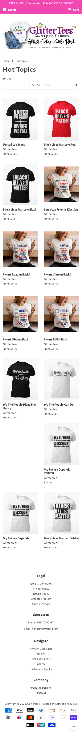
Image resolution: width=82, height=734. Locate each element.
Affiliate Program (41, 598)
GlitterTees (33, 703)
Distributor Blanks (41, 669)
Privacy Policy (41, 588)
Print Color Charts (41, 659)
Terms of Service (41, 604)
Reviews (41, 653)
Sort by (7, 78)
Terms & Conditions (41, 583)
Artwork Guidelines (41, 648)
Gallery (41, 664)
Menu (11, 10)
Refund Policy (41, 593)
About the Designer (41, 687)
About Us (41, 692)
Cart (75, 10)
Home (6, 61)
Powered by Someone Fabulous (59, 703)
